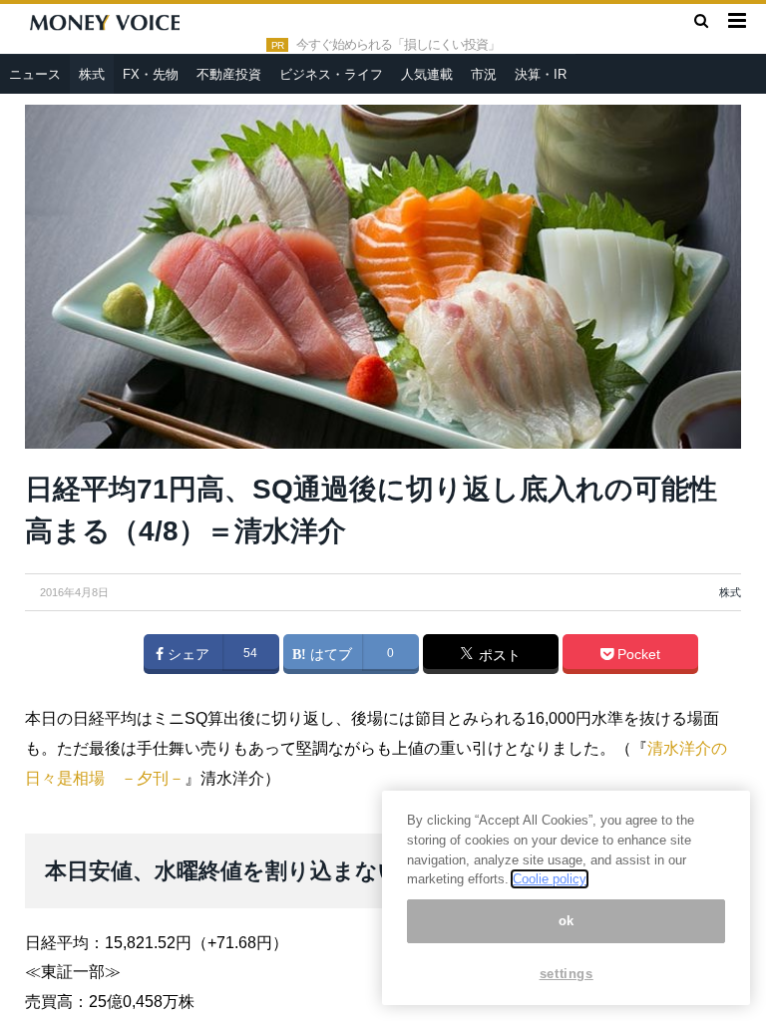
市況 (484, 74)
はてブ (329, 654)
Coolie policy (549, 878)
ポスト (498, 655)
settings (566, 973)
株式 (92, 74)
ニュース (35, 74)
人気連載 (427, 74)
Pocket (636, 654)
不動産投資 (228, 74)
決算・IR (541, 74)
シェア (186, 654)
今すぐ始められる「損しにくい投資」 (398, 45)
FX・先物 (151, 74)
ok (566, 920)
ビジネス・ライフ (331, 74)
